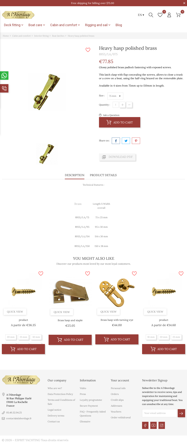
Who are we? (55, 388)
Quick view (15, 311)
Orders (115, 394)
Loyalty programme (91, 399)
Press (83, 394)
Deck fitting (14, 25)
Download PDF (117, 157)
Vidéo (83, 388)
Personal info (118, 388)
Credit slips (117, 399)
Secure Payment (89, 405)
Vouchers (116, 411)
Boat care (37, 25)
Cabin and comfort (65, 25)
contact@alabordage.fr (19, 418)
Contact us (54, 421)
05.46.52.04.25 (14, 412)
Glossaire (85, 421)
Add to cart (123, 122)
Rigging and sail (98, 25)
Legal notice (54, 409)
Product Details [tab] (103, 175)
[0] (160, 15)
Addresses (116, 405)
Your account (120, 380)
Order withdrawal (121, 417)
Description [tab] (74, 175)
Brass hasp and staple (70, 320)
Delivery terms (56, 415)
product (23, 320)
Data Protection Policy (60, 394)
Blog (119, 25)
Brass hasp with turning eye (117, 320)
